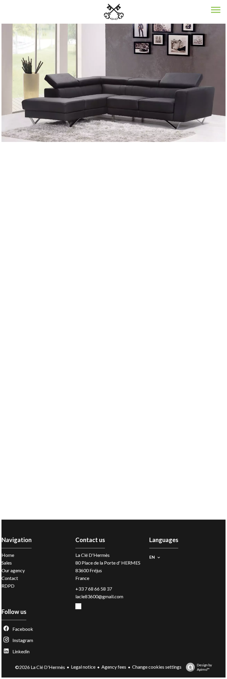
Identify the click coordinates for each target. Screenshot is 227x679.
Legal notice (83, 667)
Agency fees (113, 667)
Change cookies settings (156, 667)
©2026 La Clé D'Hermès (40, 667)
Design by (204, 667)
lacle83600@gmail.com (99, 596)
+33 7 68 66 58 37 (93, 588)
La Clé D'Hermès (92, 555)
